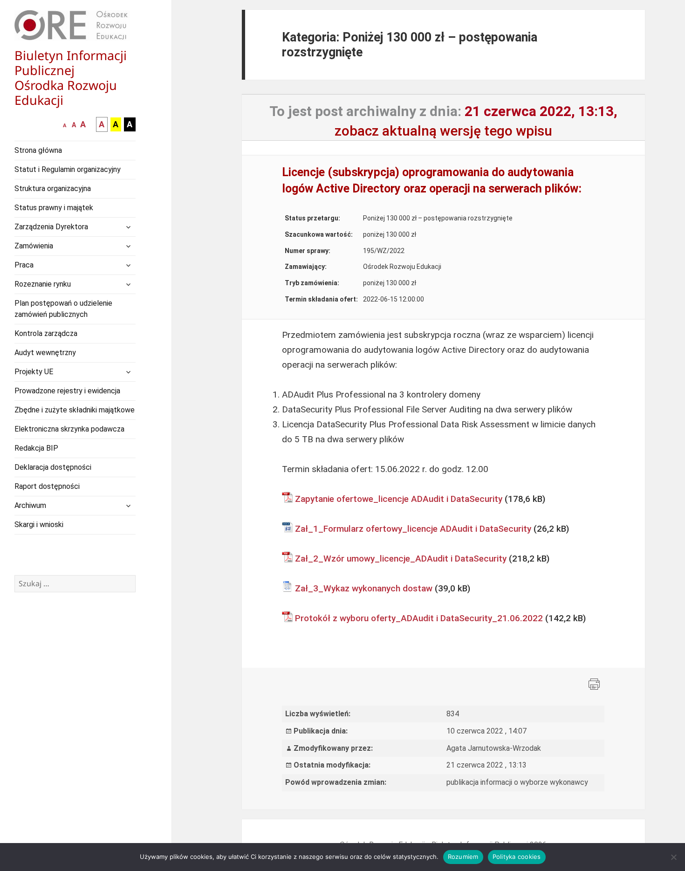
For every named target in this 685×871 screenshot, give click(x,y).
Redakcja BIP (36, 448)
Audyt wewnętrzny (45, 352)
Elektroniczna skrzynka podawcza (69, 429)
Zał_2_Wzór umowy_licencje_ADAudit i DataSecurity (401, 558)
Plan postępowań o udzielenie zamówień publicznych (63, 309)
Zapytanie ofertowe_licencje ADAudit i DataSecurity (398, 499)
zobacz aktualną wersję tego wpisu (443, 131)
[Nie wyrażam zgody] (673, 857)
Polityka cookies (517, 856)
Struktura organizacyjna (52, 188)
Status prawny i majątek (53, 207)
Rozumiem (463, 856)
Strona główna (38, 150)
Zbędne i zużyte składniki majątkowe (74, 409)
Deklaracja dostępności (52, 467)
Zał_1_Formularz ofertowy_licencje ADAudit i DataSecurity (413, 528)
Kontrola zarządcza (45, 333)
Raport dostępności (47, 486)
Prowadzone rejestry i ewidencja (67, 390)
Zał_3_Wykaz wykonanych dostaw (363, 588)
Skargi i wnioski (38, 524)
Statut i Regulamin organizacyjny (67, 169)
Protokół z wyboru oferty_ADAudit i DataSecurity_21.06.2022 (419, 618)
